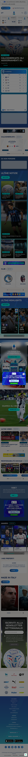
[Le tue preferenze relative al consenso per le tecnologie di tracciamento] (25, 754)
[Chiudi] (24, 374)
